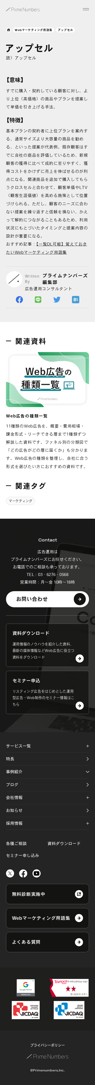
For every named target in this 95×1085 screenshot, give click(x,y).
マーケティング (20, 501)
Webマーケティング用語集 (33, 30)
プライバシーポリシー (47, 1045)
